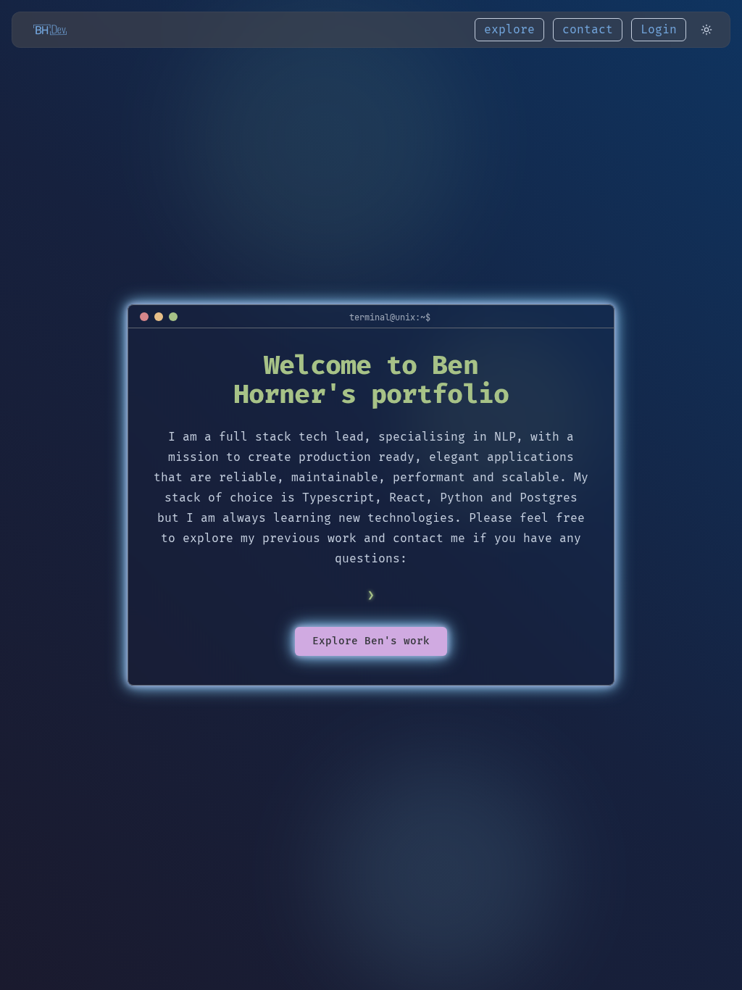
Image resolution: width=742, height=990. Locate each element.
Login (659, 29)
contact (587, 29)
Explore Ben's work (371, 641)
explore (509, 29)
